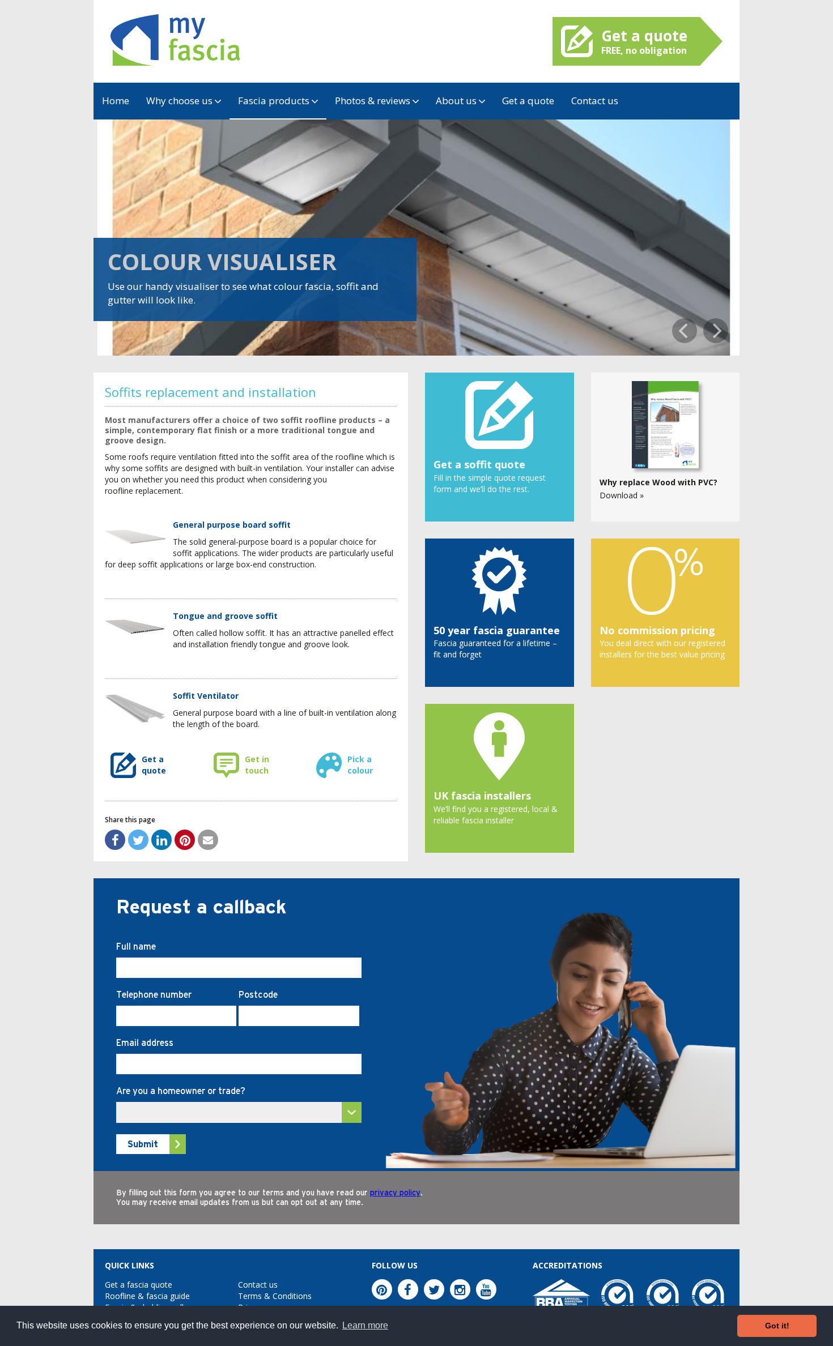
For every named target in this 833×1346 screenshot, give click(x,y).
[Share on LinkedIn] (161, 840)
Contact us (594, 100)
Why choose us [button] (180, 100)
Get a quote (528, 100)
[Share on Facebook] (115, 840)
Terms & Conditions (275, 1296)
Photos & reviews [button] (374, 100)
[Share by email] (208, 840)
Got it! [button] (777, 1325)
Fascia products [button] (275, 100)
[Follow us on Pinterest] (382, 1289)
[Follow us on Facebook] (408, 1289)
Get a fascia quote (138, 1284)
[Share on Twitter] (138, 840)
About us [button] (457, 100)
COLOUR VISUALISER (222, 261)
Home (115, 100)
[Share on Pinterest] (185, 840)
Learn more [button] (365, 1325)
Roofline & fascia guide (147, 1296)
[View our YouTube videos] (486, 1289)
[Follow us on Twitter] (434, 1289)
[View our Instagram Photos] (460, 1289)
